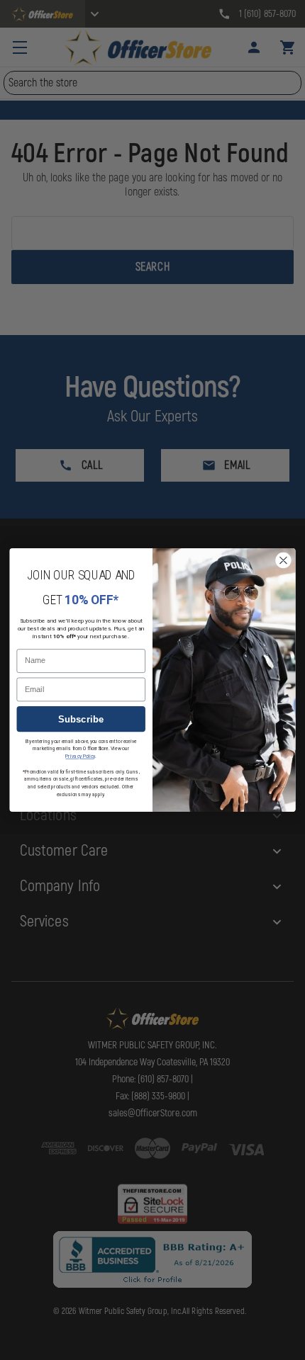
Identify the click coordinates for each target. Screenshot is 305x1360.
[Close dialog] (283, 560)
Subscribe (81, 719)
